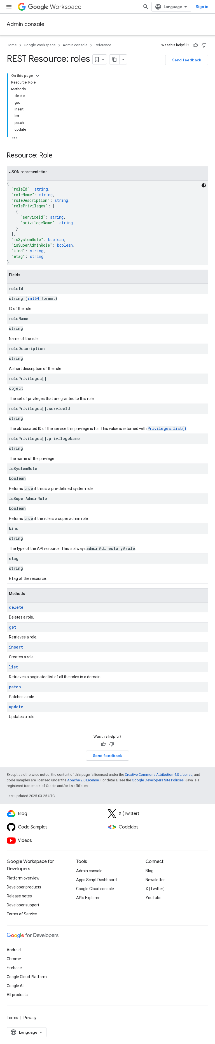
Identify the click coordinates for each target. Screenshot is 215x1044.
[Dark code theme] (203, 185)
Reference (103, 45)
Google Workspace (39, 45)
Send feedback (186, 59)
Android (14, 950)
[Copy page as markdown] (114, 59)
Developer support (23, 905)
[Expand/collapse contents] (37, 75)
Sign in (202, 6)
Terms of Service (22, 914)
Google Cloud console (95, 888)
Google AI (15, 985)
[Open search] (145, 6)
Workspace (65, 7)
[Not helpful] (204, 45)
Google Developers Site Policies (158, 780)
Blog (149, 871)
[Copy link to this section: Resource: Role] (58, 155)
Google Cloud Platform (27, 976)
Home (12, 45)
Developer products (24, 887)
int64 (33, 298)
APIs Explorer (88, 897)
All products (17, 994)
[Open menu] (9, 6)
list (13, 667)
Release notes (19, 896)
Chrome (14, 959)
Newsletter (155, 880)
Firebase (14, 968)
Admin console (26, 24)
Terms (12, 1017)
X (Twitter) (155, 888)
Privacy (30, 1017)
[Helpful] (195, 45)
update (16, 706)
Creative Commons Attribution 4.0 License (158, 774)
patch (15, 686)
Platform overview (23, 878)
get (12, 627)
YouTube (154, 897)
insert (16, 647)
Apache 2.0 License (83, 780)
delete (16, 607)
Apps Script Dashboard (96, 880)
